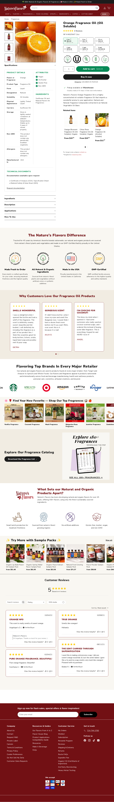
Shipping (78, 82)
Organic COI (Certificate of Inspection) (68, 762)
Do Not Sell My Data (15, 758)
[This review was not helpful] (50, 642)
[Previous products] (3, 552)
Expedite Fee (63, 758)
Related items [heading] (69, 110)
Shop (7, 14)
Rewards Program (65, 741)
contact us (82, 152)
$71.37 (71, 570)
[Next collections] (110, 415)
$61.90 (31, 570)
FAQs (35, 750)
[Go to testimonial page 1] (56, 354)
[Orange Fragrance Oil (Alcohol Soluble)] (102, 120)
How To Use (9, 217)
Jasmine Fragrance (93, 424)
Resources (37, 743)
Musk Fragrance (51, 424)
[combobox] (64, 8)
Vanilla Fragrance (11, 424)
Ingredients (64, 14)
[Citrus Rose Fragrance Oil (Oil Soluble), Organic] (86, 120)
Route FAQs (63, 754)
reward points (76, 155)
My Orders (62, 730)
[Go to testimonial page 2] (58, 354)
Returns (61, 751)
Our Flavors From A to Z (42, 730)
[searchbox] (13, 602)
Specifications (10, 65)
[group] (60, 557)
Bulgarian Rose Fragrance (72, 425)
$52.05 (51, 570)
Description (9, 204)
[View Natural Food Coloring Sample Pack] (75, 553)
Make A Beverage (40, 747)
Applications (10, 211)
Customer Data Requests (17, 761)
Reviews (61, 744)
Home (6, 19)
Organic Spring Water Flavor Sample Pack (34, 566)
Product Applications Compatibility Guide (41, 738)
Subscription (63, 737)
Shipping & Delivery (66, 747)
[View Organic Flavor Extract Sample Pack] (55, 553)
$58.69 (91, 570)
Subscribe (88, 714)
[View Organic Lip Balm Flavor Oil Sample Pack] (15, 553)
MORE (104, 14)
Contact (10, 734)
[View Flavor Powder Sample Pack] (96, 553)
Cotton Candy (87, 14)
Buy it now (86, 77)
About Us (10, 730)
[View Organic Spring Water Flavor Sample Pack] (35, 553)
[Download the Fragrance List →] (86, 456)
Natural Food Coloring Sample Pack (74, 566)
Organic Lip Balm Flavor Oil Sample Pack (15, 566)
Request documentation (16, 188)
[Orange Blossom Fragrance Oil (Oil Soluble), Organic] (71, 120)
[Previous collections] (4, 415)
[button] (109, 8)
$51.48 (11, 570)
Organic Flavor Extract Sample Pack (54, 566)
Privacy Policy (12, 751)
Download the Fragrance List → (22, 459)
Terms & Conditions (15, 747)
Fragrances (28, 14)
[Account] (105, 8)
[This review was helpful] (46, 642)
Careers (10, 744)
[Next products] (110, 552)
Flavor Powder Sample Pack (95, 566)
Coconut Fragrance (32, 424)
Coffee (75, 14)
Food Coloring (42, 14)
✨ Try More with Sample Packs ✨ (33, 540)
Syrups (53, 14)
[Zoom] (35, 42)
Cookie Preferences (14, 754)
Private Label (12, 741)
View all (109, 540)
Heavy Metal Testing (66, 770)
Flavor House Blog (40, 734)
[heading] (15, 7)
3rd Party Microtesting (67, 767)
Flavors (16, 14)
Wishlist (61, 734)
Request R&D (12, 737)
